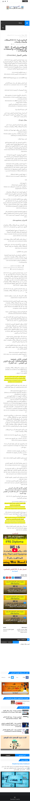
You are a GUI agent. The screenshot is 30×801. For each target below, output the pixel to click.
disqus (10, 642)
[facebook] (7, 1)
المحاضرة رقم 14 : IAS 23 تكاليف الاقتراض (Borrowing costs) (16, 620)
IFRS (26, 35)
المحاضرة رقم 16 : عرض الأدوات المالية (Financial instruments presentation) (17, 591)
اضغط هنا (15, 571)
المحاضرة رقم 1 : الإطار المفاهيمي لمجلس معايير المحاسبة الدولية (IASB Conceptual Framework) (11, 725)
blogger (15, 642)
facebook (4, 642)
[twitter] (5, 1)
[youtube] (3, 1)
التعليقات (8, 755)
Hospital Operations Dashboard (20, 764)
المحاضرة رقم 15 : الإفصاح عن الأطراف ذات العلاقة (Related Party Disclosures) (15, 606)
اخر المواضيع (22, 755)
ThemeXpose (12, 799)
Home (23, 35)
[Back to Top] (15, 797)
